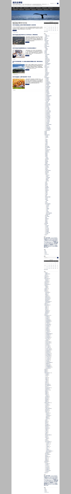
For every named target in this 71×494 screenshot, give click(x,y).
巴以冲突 (46, 193)
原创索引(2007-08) (32, 7)
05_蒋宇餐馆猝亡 (47, 87)
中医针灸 (45, 239)
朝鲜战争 (47, 179)
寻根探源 (46, 191)
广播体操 (46, 194)
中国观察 (46, 48)
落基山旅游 (46, 62)
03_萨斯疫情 (47, 80)
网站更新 (46, 132)
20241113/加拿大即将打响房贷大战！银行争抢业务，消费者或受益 (25, 34)
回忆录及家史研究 (47, 46)
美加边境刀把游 (47, 61)
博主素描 (17, 7)
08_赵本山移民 (47, 107)
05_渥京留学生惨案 (47, 86)
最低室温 (46, 153)
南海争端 (52, 240)
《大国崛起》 (47, 208)
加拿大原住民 (47, 171)
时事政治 (46, 303)
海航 (46, 481)
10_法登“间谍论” (47, 122)
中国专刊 (46, 68)
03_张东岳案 (47, 79)
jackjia (14, 49)
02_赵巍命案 (47, 78)
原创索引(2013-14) (50, 7)
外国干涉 (17, 32)
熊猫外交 (52, 243)
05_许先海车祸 (47, 326)
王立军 (55, 243)
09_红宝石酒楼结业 (47, 116)
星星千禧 (46, 71)
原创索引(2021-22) (33, 9)
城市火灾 (46, 185)
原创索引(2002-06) (26, 7)
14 (53, 27)
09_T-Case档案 (47, 109)
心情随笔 (46, 47)
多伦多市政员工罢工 (47, 149)
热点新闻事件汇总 (47, 77)
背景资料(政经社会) (15, 74)
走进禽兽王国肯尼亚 (47, 63)
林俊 (55, 242)
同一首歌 (46, 241)
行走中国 (46, 224)
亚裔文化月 (46, 169)
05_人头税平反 (47, 85)
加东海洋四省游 (47, 54)
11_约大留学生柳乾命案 (48, 124)
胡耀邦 (46, 217)
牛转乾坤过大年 (47, 72)
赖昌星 (45, 246)
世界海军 (46, 168)
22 (55, 266)
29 (55, 30)
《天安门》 (47, 209)
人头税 (50, 239)
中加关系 (14, 32)
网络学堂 (46, 133)
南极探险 (46, 56)
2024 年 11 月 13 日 (18, 35)
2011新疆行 (46, 464)
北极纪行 (46, 55)
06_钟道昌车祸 (47, 92)
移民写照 (46, 131)
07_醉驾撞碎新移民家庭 (48, 95)
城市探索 (46, 184)
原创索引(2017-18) (21, 9)
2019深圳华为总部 (47, 232)
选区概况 (47, 395)
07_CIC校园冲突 (47, 93)
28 (53, 30)
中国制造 (46, 141)
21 (53, 266)
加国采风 (46, 39)
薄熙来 (51, 245)
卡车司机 (55, 240)
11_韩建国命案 (47, 125)
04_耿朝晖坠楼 (47, 84)
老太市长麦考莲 (47, 216)
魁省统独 (46, 222)
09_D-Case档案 (47, 108)
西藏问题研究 (47, 218)
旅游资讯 (46, 199)
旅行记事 (46, 53)
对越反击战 (47, 178)
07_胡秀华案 (47, 94)
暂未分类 (46, 76)
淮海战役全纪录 (48, 214)
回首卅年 (46, 70)
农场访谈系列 (46, 38)
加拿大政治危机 (47, 146)
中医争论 (46, 140)
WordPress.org (46, 254)
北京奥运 (46, 45)
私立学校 (46, 202)
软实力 (51, 246)
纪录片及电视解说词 (47, 441)
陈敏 (54, 246)
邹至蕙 (52, 246)
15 (55, 27)
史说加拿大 (46, 280)
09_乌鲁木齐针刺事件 (48, 349)
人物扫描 (46, 34)
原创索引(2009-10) (38, 7)
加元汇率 (46, 145)
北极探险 (47, 200)
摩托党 (45, 242)
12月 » (47, 31)
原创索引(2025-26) (46, 9)
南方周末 (49, 240)
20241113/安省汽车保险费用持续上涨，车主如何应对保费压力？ (25, 48)
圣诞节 (50, 241)
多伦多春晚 (46, 186)
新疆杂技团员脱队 (49, 242)
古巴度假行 (46, 57)
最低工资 (53, 242)
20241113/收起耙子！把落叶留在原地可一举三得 (22, 76)
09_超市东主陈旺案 (47, 117)
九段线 (48, 239)
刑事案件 (52, 239)
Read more (14, 30)
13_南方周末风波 (47, 130)
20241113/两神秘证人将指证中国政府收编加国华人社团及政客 (24, 25)
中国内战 (47, 176)
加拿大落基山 (55, 239)
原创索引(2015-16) (15, 9)
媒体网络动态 (47, 187)
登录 (45, 250)
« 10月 (45, 31)
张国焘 (46, 195)
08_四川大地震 (47, 100)
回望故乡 (46, 69)
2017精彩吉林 (47, 230)
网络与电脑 (46, 215)
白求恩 (46, 201)
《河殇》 (47, 210)
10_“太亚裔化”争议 (47, 118)
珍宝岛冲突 (47, 418)
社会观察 (46, 49)
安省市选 (52, 241)
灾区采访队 (47, 101)
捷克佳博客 (17, 2)
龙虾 (47, 247)
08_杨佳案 (46, 102)
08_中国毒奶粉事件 (47, 99)
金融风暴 (46, 163)
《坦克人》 (47, 207)
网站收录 (51, 9)
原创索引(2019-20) (27, 9)
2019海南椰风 (47, 231)
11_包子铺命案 (47, 123)
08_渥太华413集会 (47, 103)
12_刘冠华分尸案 (47, 126)
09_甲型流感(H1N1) (47, 115)
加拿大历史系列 (47, 40)
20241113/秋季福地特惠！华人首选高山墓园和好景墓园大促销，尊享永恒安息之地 (28, 62)
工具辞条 (46, 192)
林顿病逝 (46, 154)
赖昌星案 (46, 162)
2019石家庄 (46, 233)
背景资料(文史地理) (47, 164)
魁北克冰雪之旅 (47, 64)
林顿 (57, 242)
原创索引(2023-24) (40, 9)
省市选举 (46, 156)
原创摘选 (21, 7)
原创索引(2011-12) (44, 7)
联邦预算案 (46, 161)
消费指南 (46, 155)
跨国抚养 (49, 246)
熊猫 (50, 243)
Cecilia (55, 238)
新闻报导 (14, 59)
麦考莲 (46, 247)
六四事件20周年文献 (47, 170)
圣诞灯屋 (49, 241)
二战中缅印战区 (48, 177)
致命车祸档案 (46, 223)
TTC (45, 138)
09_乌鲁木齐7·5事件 (48, 110)
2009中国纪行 (47, 225)
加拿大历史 (46, 41)
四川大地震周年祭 (47, 147)
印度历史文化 (47, 172)
